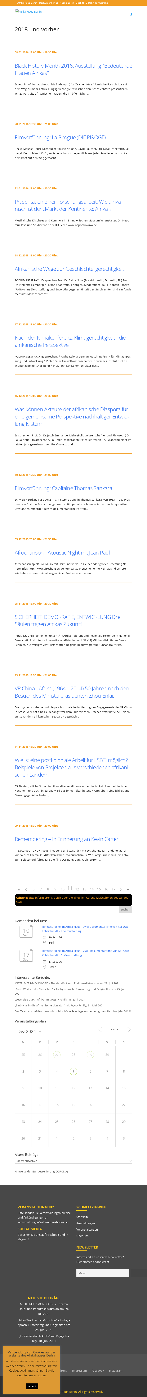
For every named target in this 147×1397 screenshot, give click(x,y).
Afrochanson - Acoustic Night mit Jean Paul (62, 552)
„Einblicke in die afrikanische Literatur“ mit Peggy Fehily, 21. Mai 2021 (59, 1005)
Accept (32, 1386)
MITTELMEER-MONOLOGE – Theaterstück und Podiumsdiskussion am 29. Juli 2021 (67, 983)
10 (63, 889)
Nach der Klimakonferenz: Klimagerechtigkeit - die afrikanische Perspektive (70, 341)
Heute (114, 1029)
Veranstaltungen (87, 1229)
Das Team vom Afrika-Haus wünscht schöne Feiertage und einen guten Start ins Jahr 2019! (73, 1011)
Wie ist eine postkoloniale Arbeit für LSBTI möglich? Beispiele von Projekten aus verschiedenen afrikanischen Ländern (72, 767)
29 (90, 1055)
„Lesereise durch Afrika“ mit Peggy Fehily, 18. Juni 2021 (50, 999)
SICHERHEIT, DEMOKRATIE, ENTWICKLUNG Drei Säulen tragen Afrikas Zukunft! (68, 620)
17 (113, 889)
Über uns (82, 1236)
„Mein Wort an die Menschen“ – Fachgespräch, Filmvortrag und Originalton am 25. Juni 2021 (44, 1325)
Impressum (79, 1370)
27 (57, 1055)
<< (19, 889)
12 (77, 889)
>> (128, 889)
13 (84, 889)
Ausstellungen (85, 1223)
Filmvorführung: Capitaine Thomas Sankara (63, 488)
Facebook (52, 1234)
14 (92, 889)
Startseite (82, 1217)
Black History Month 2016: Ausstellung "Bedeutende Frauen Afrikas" (73, 69)
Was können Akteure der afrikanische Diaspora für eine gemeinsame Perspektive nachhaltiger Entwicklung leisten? (73, 416)
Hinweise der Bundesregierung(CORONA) (41, 1171)
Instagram (115, 1370)
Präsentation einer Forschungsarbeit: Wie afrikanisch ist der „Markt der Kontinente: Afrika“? (68, 205)
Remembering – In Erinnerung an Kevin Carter (66, 838)
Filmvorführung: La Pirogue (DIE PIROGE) (60, 137)
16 (106, 889)
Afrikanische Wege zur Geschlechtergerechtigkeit (69, 268)
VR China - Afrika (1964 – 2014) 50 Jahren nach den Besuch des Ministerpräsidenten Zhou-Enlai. (72, 692)
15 (99, 889)
